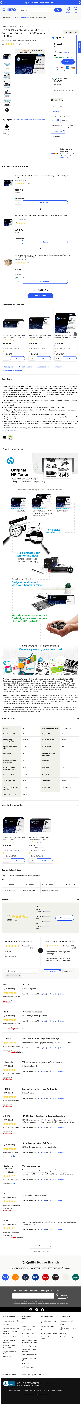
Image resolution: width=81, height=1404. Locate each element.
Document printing (29, 1346)
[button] (80, 2)
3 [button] (39, 1245)
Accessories (43, 367)
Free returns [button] (57, 106)
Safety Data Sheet (11, 430)
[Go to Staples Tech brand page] (56, 1277)
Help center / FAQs (10, 1337)
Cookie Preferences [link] (56, 1390)
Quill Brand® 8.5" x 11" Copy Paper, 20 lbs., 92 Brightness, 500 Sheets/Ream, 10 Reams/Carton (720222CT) (42, 256)
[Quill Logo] (9, 10)
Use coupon (62, 1296)
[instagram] (30, 1309)
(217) (37, 919)
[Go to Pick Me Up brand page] (25, 1277)
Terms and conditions (30, 1301)
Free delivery (58, 100)
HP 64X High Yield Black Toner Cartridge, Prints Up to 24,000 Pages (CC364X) (65, 336)
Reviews (58, 367)
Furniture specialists (29, 1354)
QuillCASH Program (29, 1330)
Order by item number (49, 1333)
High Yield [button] (56, 136)
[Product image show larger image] (40, 565)
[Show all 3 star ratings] (46, 916)
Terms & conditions (14, 1390)
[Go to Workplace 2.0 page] (76, 1277)
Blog (62, 1324)
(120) (38, 924)
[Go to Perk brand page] (35, 1277)
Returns (6, 1324)
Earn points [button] (71, 32)
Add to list (56, 111)
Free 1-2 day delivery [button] (11, 855)
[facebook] (42, 1309)
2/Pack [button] (64, 121)
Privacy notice (28, 1390)
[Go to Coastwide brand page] (15, 1277)
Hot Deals (34, 17)
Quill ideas (26, 1363)
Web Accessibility (66, 1337)
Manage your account (11, 1328)
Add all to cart (40, 296)
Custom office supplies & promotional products (30, 1341)
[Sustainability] (11, 437)
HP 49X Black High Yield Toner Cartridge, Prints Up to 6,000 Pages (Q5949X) (39, 336)
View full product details (20, 119)
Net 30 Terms (27, 1337)
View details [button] (64, 157)
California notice (41, 1390)
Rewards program (28, 1326)
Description (8, 367)
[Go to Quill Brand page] (5, 1277)
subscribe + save (28, 1333)
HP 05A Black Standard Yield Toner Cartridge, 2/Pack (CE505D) (38, 838)
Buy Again (43, 17)
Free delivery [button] (8, 353)
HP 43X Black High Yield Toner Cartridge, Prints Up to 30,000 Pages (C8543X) (14, 336)
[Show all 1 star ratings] (46, 926)
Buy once (59, 38)
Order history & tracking (11, 1321)
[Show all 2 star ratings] (46, 921)
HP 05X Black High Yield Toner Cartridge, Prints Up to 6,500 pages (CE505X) (42, 215)
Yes (44, 994)
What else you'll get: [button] (62, 90)
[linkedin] (36, 1309)
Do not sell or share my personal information (37, 1394)
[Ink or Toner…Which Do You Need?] (5, 437)
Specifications (25, 367)
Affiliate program (28, 1367)
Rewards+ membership (30, 1323)
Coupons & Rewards (21, 17)
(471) (37, 914)
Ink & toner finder (47, 1326)
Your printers (45, 1330)
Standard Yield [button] (58, 131)
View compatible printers (37, 119)
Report (62, 994)
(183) (37, 928)
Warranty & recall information (9, 1346)
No (53, 994)
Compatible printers (12, 371)
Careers (63, 1333)
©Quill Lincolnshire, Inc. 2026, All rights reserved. (31, 1384)
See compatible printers (12, 348)
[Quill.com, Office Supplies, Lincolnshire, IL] (9, 1384)
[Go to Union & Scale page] (66, 1277)
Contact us (7, 1356)
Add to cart (68, 62)
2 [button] (35, 1245)
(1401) (38, 909)
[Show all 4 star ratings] (46, 911)
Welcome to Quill (66, 1321)
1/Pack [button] (55, 121)
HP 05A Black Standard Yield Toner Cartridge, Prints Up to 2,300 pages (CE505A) (44, 176)
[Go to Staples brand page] (45, 1277)
